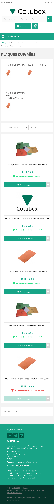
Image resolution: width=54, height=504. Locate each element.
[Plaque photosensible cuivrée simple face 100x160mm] (27, 309)
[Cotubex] (27, 11)
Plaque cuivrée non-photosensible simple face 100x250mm (27, 218)
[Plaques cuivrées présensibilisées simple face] (8, 68)
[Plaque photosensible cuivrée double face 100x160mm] (27, 149)
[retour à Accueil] (3, 42)
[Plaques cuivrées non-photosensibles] (8, 101)
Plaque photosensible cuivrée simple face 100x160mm (27, 325)
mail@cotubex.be (22, 465)
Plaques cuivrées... (16, 65)
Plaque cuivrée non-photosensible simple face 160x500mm (27, 378)
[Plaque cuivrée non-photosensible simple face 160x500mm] (27, 363)
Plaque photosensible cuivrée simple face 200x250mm (27, 271)
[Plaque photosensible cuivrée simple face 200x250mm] (27, 256)
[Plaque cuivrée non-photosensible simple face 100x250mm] (27, 202)
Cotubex (24, 488)
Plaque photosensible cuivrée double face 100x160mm (27, 164)
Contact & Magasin (6, 2)
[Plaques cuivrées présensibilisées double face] (29, 68)
